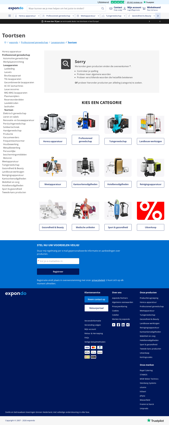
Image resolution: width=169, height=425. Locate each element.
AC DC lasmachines (13, 85)
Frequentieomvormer (14, 140)
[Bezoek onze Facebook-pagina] (118, 325)
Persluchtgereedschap (14, 123)
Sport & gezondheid (12, 188)
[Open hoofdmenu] (9, 15)
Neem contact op (96, 299)
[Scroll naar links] (5, 21)
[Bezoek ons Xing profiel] (128, 325)
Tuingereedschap (10, 164)
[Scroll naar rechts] (164, 21)
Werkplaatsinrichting (13, 61)
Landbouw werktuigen (13, 171)
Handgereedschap (12, 130)
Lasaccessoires (11, 89)
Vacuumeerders (11, 137)
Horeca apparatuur (11, 51)
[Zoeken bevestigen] (103, 8)
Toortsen (8, 109)
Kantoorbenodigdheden (14, 178)
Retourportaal (96, 308)
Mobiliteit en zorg (10, 182)
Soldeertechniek (11, 127)
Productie (8, 134)
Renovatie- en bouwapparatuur (18, 120)
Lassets (8, 72)
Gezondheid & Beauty (13, 168)
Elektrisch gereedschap (14, 113)
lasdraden (9, 106)
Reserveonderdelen (14, 99)
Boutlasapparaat (12, 75)
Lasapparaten (10, 65)
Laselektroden (11, 103)
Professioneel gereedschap (16, 55)
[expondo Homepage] (5, 42)
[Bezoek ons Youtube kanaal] (113, 325)
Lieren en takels (11, 116)
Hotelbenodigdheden (12, 185)
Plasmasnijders (11, 96)
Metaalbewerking (11, 147)
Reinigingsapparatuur (13, 175)
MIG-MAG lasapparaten (15, 92)
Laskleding (9, 68)
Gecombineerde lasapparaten (19, 82)
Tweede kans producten (14, 192)
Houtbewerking (10, 144)
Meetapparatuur (10, 161)
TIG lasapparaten (12, 79)
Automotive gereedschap (15, 58)
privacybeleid (98, 280)
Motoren (7, 158)
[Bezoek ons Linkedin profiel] (123, 325)
